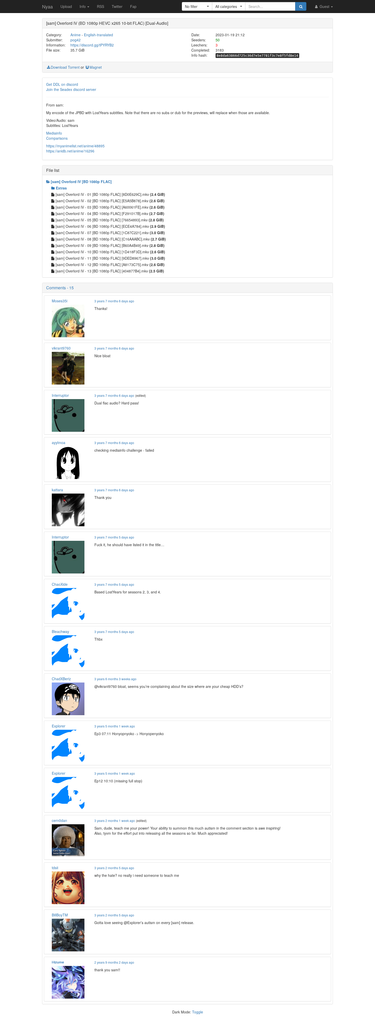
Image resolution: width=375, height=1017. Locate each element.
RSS (100, 6)
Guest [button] (324, 6)
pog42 (75, 39)
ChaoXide (60, 584)
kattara (57, 489)
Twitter (117, 6)
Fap (133, 6)
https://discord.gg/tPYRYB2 (92, 44)
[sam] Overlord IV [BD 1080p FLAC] (81, 181)
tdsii (55, 867)
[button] (197, 6)
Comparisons (57, 138)
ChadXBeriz (61, 678)
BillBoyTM (60, 914)
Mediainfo (54, 133)
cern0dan (59, 820)
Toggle (197, 1011)
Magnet (96, 67)
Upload (66, 6)
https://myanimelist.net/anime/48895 (75, 145)
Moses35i (59, 300)
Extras (61, 187)
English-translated (98, 34)
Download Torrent (65, 67)
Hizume (58, 962)
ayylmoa (58, 442)
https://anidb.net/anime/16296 (70, 150)
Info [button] (83, 6)
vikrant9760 (61, 348)
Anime (75, 34)
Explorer (58, 725)
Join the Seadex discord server (71, 89)
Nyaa (47, 6)
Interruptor (60, 395)
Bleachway (60, 631)
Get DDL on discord (62, 84)
